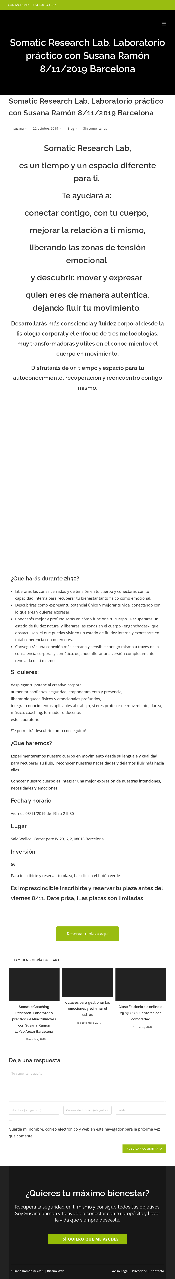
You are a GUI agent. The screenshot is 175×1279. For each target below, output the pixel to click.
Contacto (157, 1271)
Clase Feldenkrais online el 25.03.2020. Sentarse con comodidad (140, 1013)
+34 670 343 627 (44, 5)
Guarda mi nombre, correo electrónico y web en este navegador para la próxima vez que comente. (84, 1132)
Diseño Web (55, 1271)
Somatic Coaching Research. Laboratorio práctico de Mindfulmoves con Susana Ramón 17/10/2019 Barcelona (34, 1019)
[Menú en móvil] (164, 24)
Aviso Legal (120, 1271)
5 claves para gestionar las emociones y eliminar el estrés (87, 1009)
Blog (70, 128)
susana (18, 128)
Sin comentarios (95, 128)
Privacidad (139, 1271)
